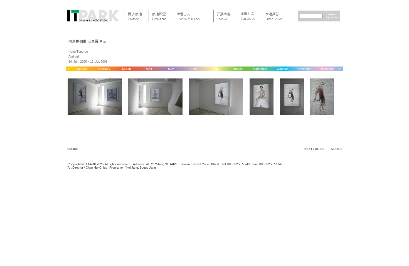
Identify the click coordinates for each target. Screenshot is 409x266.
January (82, 68)
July (215, 68)
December (327, 68)
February (104, 68)
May (171, 68)
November (304, 68)
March (126, 68)
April (149, 68)
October (282, 68)
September (260, 68)
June (193, 68)
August (238, 68)
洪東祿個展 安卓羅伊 (85, 41)
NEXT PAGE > (314, 149)
